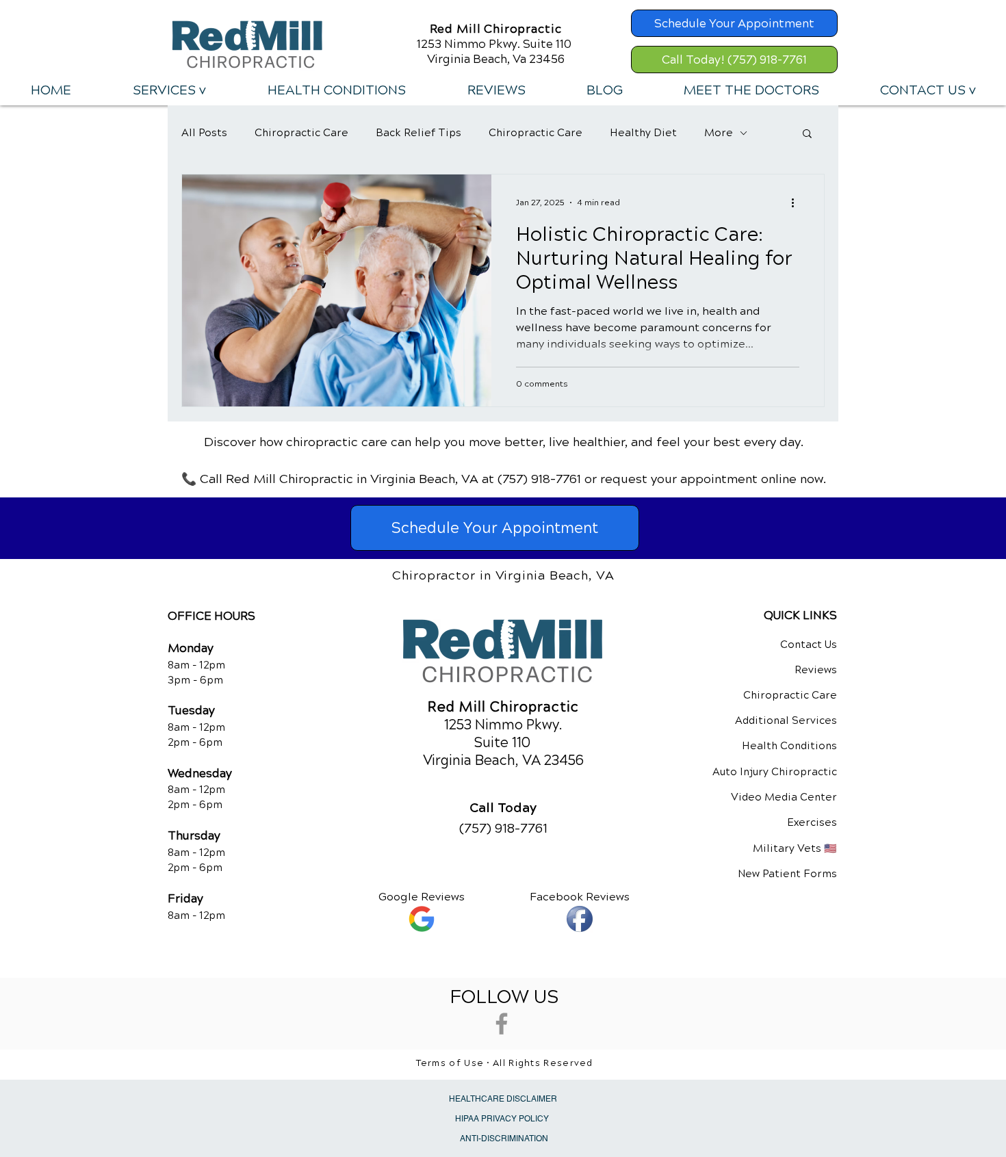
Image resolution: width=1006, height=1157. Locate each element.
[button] (168, 90)
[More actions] (797, 202)
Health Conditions (789, 746)
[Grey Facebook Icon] (501, 1023)
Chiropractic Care (301, 133)
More (718, 133)
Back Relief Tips (418, 133)
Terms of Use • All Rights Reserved (504, 1063)
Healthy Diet (643, 133)
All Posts (204, 133)
